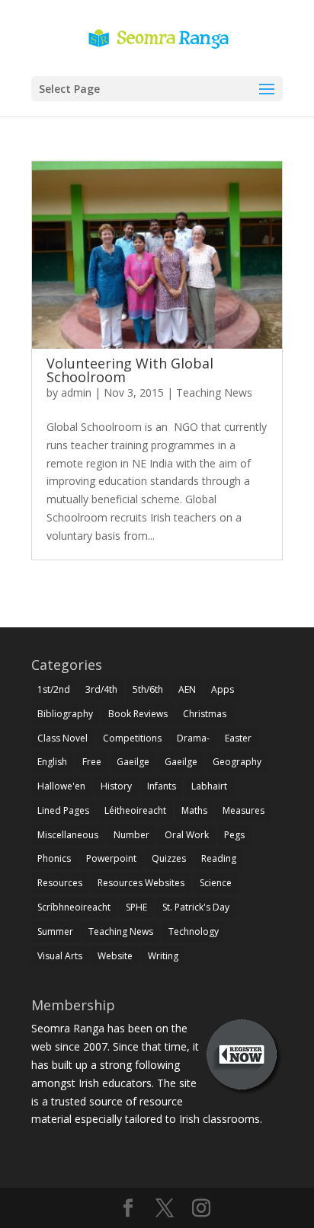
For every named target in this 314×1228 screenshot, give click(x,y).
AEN (187, 689)
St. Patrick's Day (195, 907)
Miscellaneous (67, 834)
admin (76, 392)
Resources (59, 882)
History (116, 786)
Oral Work (187, 834)
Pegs (234, 834)
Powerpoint (111, 858)
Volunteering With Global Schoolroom (129, 370)
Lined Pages (63, 810)
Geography (237, 761)
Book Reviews (138, 713)
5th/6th (148, 689)
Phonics (54, 858)
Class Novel (62, 738)
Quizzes (169, 858)
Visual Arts (59, 955)
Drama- (193, 738)
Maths (194, 810)
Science (216, 882)
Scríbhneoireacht (74, 907)
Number (131, 834)
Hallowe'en (61, 786)
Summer (55, 931)
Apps (222, 689)
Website (115, 955)
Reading (218, 858)
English (52, 761)
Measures (243, 810)
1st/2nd (53, 689)
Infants (161, 786)
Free (91, 761)
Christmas (204, 713)
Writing (163, 955)
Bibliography (65, 713)
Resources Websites (141, 882)
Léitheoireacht (135, 810)
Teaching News (214, 392)
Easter (238, 738)
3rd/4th (101, 689)
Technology (193, 931)
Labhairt (209, 786)
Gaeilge (133, 761)
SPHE (136, 907)
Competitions (132, 738)
